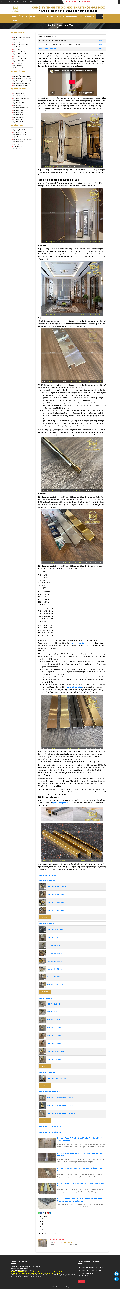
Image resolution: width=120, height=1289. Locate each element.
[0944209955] (116, 1273)
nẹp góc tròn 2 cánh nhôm (20, 85)
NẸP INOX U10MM (54, 1028)
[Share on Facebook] (41, 1213)
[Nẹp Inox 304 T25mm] (42, 977)
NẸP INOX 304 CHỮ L (47, 1072)
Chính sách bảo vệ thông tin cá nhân (90, 1270)
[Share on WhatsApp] (39, 1213)
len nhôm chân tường (19, 96)
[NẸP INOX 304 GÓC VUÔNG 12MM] (42, 1106)
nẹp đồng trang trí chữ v (20, 134)
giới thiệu (25, 16)
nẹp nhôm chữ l (18, 110)
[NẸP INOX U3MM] (42, 1004)
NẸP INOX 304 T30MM (55, 985)
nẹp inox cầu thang (18, 42)
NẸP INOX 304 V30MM (55, 910)
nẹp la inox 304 (17, 65)
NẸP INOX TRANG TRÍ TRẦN (50, 1127)
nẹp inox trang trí (37, 16)
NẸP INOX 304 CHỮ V (47, 880)
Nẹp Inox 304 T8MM (54, 945)
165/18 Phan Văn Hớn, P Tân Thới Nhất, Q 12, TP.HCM (17, 1)
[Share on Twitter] (43, 1213)
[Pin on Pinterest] (48, 1213)
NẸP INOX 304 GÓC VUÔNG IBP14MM (61, 1113)
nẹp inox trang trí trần (19, 58)
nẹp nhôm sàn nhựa (19, 122)
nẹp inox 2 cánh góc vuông (20, 54)
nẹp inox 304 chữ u (18, 39)
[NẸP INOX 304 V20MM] (42, 902)
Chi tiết (100, 40)
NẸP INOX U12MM (54, 1036)
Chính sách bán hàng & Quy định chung (91, 1267)
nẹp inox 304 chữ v (18, 61)
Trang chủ (16, 16)
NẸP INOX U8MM (53, 1020)
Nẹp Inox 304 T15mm (54, 961)
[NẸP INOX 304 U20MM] (42, 1051)
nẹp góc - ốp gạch (53, 16)
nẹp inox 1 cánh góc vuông (20, 44)
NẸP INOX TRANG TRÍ (47, 875)
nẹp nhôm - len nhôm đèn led (21, 98)
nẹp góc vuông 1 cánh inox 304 (22, 78)
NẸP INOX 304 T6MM (55, 929)
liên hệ (14, 21)
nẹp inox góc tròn (18, 63)
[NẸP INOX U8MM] (42, 1020)
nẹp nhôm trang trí (70, 16)
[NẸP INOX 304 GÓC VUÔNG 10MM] (42, 1098)
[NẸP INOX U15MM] (42, 1043)
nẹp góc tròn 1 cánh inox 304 (21, 83)
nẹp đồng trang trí (87, 16)
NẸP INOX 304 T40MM (55, 937)
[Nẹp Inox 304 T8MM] (42, 945)
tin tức (100, 16)
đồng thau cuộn (18, 137)
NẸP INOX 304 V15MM (55, 894)
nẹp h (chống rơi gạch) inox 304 (22, 76)
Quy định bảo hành (84, 1276)
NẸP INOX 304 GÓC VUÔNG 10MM (60, 1098)
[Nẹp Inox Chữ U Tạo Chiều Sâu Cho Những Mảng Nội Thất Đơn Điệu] (47, 1173)
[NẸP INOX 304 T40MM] (42, 937)
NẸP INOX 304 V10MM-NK (56, 886)
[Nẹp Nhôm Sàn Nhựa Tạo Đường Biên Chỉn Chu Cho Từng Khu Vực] (47, 1158)
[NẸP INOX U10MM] (42, 1028)
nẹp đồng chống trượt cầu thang (22, 139)
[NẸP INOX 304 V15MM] (42, 894)
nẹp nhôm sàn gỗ (18, 119)
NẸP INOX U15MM (54, 1043)
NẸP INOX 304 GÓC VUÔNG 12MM (60, 1106)
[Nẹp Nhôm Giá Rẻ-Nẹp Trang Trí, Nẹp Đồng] (15, 9)
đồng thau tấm (17, 146)
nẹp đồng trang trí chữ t (20, 130)
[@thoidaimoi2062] (83, 1281)
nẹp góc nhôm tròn (18, 117)
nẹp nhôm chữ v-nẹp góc (20, 107)
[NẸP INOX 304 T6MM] (42, 929)
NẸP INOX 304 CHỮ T (47, 923)
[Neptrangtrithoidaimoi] (80, 1281)
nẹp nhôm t (16, 100)
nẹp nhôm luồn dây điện (20, 103)
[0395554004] (116, 1279)
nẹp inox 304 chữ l (18, 56)
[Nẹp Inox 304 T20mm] (42, 969)
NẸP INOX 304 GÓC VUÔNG (49, 1092)
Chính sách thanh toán (86, 1273)
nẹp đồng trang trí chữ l (20, 132)
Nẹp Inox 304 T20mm (54, 969)
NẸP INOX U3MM (53, 1004)
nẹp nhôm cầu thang (19, 93)
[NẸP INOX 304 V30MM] (42, 910)
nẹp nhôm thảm (18, 114)
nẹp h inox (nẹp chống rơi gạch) (22, 37)
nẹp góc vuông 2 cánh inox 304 (22, 81)
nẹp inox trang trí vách (19, 51)
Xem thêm (45, 917)
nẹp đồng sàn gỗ (18, 141)
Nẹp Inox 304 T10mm (54, 953)
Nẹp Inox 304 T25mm (54, 977)
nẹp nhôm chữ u (18, 112)
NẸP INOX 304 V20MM (55, 902)
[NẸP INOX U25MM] (42, 1059)
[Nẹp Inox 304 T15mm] (42, 961)
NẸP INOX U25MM (54, 1059)
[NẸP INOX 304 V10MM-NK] (42, 886)
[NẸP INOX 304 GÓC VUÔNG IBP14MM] (42, 1113)
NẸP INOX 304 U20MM (55, 1051)
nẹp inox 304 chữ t (18, 49)
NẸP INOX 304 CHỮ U (47, 998)
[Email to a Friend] (45, 1213)
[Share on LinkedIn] (50, 1213)
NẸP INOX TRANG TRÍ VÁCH (50, 1132)
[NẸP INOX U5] (42, 1012)
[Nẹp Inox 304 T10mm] (42, 953)
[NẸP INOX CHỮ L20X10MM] (42, 1078)
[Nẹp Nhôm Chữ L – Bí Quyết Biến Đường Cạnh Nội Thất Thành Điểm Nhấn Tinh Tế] (47, 1188)
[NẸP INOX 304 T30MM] (42, 985)
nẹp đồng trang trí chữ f (20, 148)
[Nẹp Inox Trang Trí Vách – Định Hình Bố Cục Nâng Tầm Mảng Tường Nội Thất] (47, 1143)
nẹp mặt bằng (17, 105)
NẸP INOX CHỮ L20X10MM (57, 1078)
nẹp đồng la (16, 144)
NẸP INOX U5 (52, 1012)
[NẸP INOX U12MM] (42, 1036)
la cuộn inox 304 (18, 68)
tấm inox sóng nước (19, 46)
